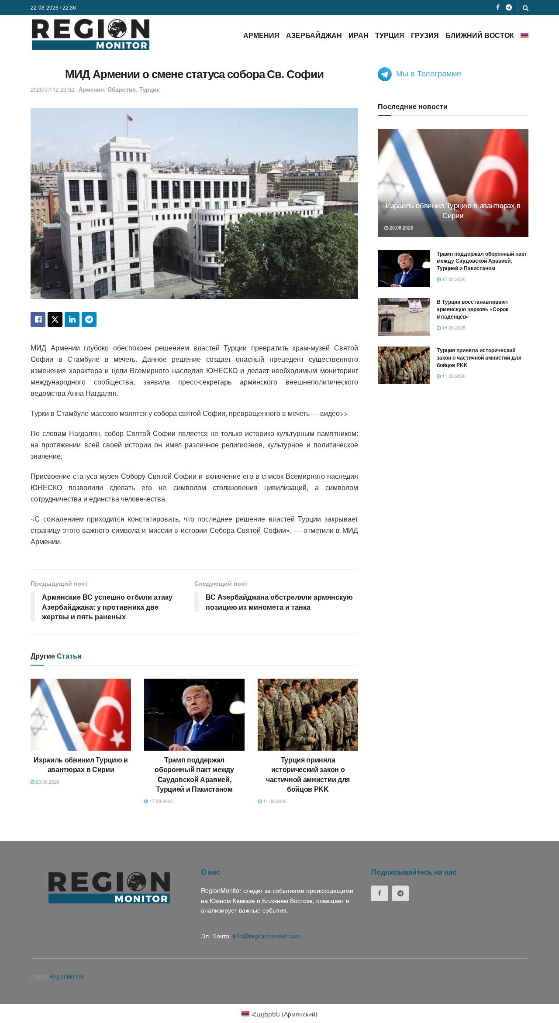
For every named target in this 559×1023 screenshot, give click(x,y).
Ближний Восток (479, 35)
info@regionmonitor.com (266, 935)
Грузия (425, 35)
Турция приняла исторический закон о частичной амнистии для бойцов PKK (308, 774)
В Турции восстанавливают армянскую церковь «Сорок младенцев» (472, 309)
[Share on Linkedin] (72, 319)
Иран (359, 35)
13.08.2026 (453, 327)
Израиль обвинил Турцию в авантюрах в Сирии (81, 764)
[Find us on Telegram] (509, 7)
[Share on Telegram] (89, 319)
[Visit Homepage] (91, 34)
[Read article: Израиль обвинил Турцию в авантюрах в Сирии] (81, 714)
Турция (389, 35)
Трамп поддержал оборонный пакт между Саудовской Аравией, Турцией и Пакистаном (194, 774)
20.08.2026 (47, 781)
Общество (121, 89)
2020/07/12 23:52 (52, 89)
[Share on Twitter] (55, 319)
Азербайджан (314, 35)
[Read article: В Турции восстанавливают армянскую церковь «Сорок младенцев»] (404, 317)
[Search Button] (525, 7)
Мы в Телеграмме (428, 73)
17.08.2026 (160, 800)
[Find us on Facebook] (498, 7)
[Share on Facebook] (38, 319)
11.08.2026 (274, 800)
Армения (261, 35)
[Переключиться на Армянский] (524, 35)
